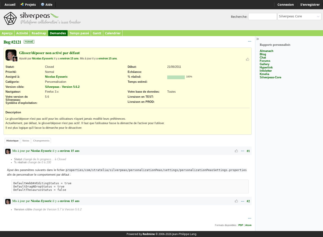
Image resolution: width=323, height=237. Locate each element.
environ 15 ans (69, 58)
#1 (248, 151)
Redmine (149, 234)
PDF (240, 225)
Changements (41, 140)
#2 (248, 201)
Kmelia (264, 74)
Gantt (97, 33)
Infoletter (266, 70)
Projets (30, 4)
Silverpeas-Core (270, 77)
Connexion (286, 4)
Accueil (10, 4)
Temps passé (79, 33)
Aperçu (7, 33)
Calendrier (113, 33)
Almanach (266, 51)
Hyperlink (266, 67)
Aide (48, 4)
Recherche (239, 17)
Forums (265, 60)
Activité (22, 33)
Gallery (264, 64)
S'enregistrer (310, 4)
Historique (12, 140)
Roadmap (39, 33)
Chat (263, 57)
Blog (263, 54)
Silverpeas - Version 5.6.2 (62, 86)
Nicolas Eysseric (42, 58)
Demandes (58, 33)
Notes (25, 140)
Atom (248, 225)
